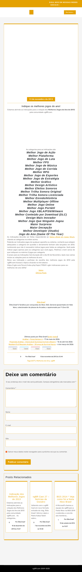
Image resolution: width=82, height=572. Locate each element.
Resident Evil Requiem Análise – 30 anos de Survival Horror (32, 344)
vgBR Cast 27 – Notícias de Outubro (41, 499)
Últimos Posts (41, 273)
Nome (8, 412)
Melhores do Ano (43, 361)
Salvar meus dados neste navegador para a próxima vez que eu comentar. (37, 452)
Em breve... (70, 12)
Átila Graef (41, 302)
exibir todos (52, 337)
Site (7, 439)
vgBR (53, 361)
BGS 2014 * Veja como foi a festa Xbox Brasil (65, 499)
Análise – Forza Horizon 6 (33, 339)
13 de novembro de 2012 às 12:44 (51, 357)
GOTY (33, 361)
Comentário (11, 388)
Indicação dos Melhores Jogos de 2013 (16, 496)
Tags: (29, 361)
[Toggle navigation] (31, 12)
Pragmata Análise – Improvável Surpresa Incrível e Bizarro (33, 342)
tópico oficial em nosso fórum (62, 237)
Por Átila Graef (30, 357)
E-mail (8, 425)
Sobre (41, 270)
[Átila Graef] (41, 287)
